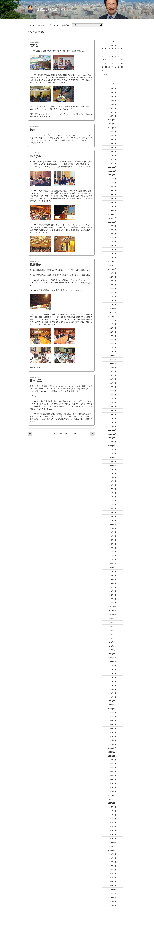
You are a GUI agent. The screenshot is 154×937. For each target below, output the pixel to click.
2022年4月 (112, 293)
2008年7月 (112, 768)
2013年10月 (112, 524)
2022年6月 (112, 285)
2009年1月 (112, 744)
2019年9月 (112, 403)
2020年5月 (112, 383)
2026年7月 (112, 92)
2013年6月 (112, 540)
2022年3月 (112, 296)
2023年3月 (112, 249)
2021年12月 (112, 308)
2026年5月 (112, 100)
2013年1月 (112, 559)
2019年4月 (112, 418)
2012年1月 (112, 603)
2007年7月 (112, 815)
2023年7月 (112, 234)
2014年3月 (112, 512)
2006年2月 (112, 881)
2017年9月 (112, 450)
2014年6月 (112, 501)
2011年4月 (112, 638)
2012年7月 (112, 579)
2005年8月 (112, 905)
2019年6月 (112, 410)
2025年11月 (112, 124)
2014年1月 (112, 520)
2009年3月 (112, 736)
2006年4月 (112, 874)
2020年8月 (112, 371)
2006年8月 (112, 858)
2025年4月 (112, 151)
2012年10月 (112, 567)
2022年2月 (112, 300)
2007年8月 (112, 811)
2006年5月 (112, 870)
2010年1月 (112, 697)
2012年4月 (112, 591)
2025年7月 (112, 139)
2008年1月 (112, 791)
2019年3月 (112, 422)
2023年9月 (112, 226)
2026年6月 (112, 96)
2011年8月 (112, 622)
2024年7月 (112, 187)
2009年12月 (112, 701)
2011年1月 (112, 650)
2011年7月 (112, 626)
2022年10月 (112, 269)
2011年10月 (112, 614)
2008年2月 (112, 787)
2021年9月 (112, 320)
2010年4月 (112, 685)
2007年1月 (112, 838)
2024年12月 (112, 167)
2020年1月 (112, 399)
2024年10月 (112, 175)
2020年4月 (112, 387)
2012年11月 (112, 563)
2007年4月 (112, 826)
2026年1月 (112, 116)
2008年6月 (112, 771)
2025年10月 (112, 128)
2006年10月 (112, 850)
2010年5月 (112, 681)
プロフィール (53, 25)
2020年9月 (112, 367)
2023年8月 (112, 230)
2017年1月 (112, 454)
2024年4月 (112, 198)
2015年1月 (112, 489)
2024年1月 (112, 210)
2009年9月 (112, 713)
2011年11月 (112, 611)
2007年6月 (112, 819)
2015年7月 (112, 473)
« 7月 (106, 74)
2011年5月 (112, 634)
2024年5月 (112, 194)
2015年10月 (112, 465)
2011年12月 (112, 607)
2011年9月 (112, 618)
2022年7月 (112, 281)
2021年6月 (112, 332)
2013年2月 (112, 556)
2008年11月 (112, 752)
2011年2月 (112, 646)
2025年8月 (112, 135)
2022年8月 (112, 277)
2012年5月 (112, 587)
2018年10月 (112, 438)
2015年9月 (112, 469)
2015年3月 (112, 481)
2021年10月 (112, 316)
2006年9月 (112, 854)
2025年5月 (112, 147)
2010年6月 (112, 677)
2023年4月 (112, 245)
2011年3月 (112, 642)
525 (55, 433)
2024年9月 (112, 179)
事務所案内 (66, 25)
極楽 (32, 129)
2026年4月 (112, 104)
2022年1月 (112, 304)
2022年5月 (112, 289)
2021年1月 (112, 351)
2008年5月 (112, 775)
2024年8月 (112, 183)
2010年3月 (112, 689)
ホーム (31, 25)
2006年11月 (112, 846)
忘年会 (34, 45)
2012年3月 (112, 595)
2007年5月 (112, 822)
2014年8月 (112, 493)
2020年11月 (112, 359)
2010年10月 (112, 662)
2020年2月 (112, 395)
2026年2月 (112, 112)
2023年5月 (112, 242)
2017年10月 (112, 446)
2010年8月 (112, 669)
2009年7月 (112, 720)
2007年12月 (112, 795)
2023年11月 (112, 218)
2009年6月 (112, 724)
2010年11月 (112, 658)
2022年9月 (112, 273)
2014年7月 (112, 497)
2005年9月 (112, 901)
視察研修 (35, 264)
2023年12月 (112, 214)
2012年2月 (112, 599)
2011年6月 (112, 630)
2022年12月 (112, 261)
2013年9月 (112, 528)
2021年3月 (112, 344)
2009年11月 (112, 705)
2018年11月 (112, 434)
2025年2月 (112, 159)
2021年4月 (112, 340)
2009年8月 (112, 717)
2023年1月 (112, 257)
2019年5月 (112, 414)
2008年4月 (112, 779)
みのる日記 (41, 25)
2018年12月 (112, 430)
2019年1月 (112, 426)
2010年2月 (112, 693)
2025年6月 (112, 143)
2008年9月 (112, 760)
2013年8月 (112, 532)
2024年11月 (112, 171)
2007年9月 (112, 807)
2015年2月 (112, 485)
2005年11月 (112, 893)
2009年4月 (112, 732)
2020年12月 (112, 355)
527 (65, 433)
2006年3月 (112, 878)
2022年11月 (112, 265)
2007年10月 (112, 803)
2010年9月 (112, 666)
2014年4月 (112, 508)
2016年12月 (112, 457)
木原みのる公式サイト (51, 9)
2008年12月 (112, 748)
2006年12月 (112, 842)
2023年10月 (112, 222)
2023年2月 (112, 253)
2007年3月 (112, 830)
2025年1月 (112, 163)
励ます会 (35, 156)
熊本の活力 (37, 380)
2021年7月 (112, 328)
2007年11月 (112, 799)
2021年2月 (112, 347)
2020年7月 (112, 375)
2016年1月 (112, 461)
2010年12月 (112, 654)
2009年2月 (112, 740)
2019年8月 (112, 406)
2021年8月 (112, 324)
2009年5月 (112, 728)
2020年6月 (112, 379)
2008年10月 (112, 756)
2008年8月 (112, 764)
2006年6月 (112, 866)
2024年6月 (112, 190)
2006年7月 (112, 862)
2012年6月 (112, 583)
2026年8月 (112, 88)
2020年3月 (112, 391)
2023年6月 (112, 238)
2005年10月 (112, 897)
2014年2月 (112, 516)
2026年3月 (112, 108)
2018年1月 (112, 442)
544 (75, 433)
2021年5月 (112, 336)
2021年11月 (112, 312)
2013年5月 (112, 544)
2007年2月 (112, 834)
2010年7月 (112, 673)
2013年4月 (112, 548)
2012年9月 (112, 571)
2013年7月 (112, 536)
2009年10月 (112, 709)
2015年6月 (112, 477)
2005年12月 (112, 889)
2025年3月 (112, 155)
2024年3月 (112, 202)
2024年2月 (112, 206)
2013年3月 (112, 552)
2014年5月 (112, 505)
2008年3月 (112, 783)
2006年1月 (112, 885)
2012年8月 (112, 575)
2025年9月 (112, 132)
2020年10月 (112, 363)
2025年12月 (112, 120)
